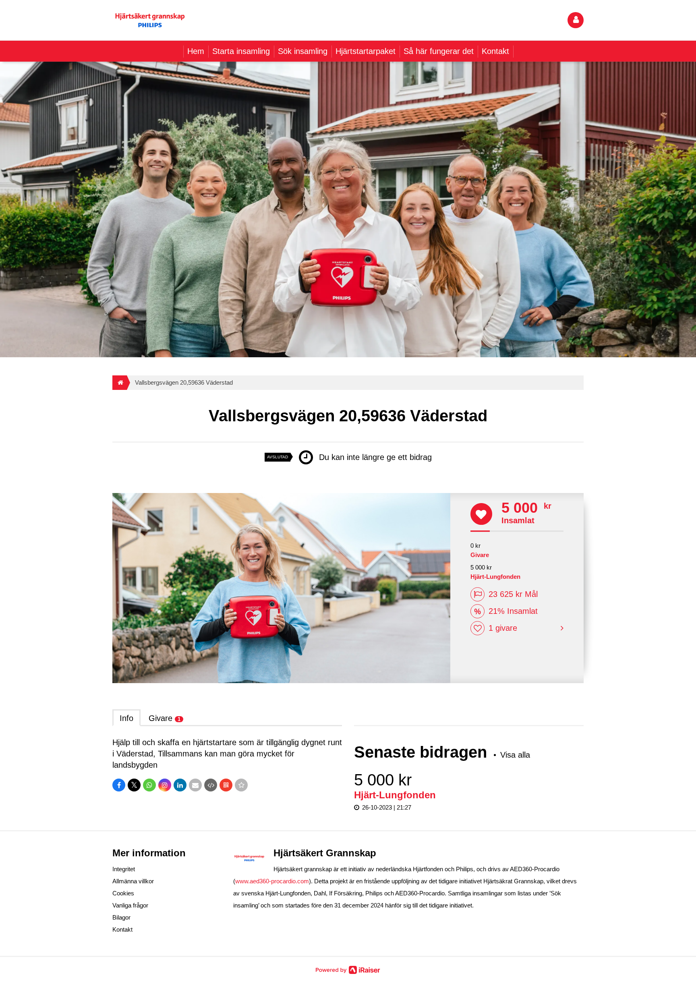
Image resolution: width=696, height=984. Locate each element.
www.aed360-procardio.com (272, 881)
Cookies (123, 893)
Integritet (123, 869)
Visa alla (515, 754)
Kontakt (495, 51)
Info (126, 718)
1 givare (503, 628)
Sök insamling (302, 51)
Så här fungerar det (439, 51)
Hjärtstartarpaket (366, 51)
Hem (195, 51)
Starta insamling (241, 51)
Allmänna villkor (133, 881)
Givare (164, 718)
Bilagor (121, 917)
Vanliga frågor (130, 905)
